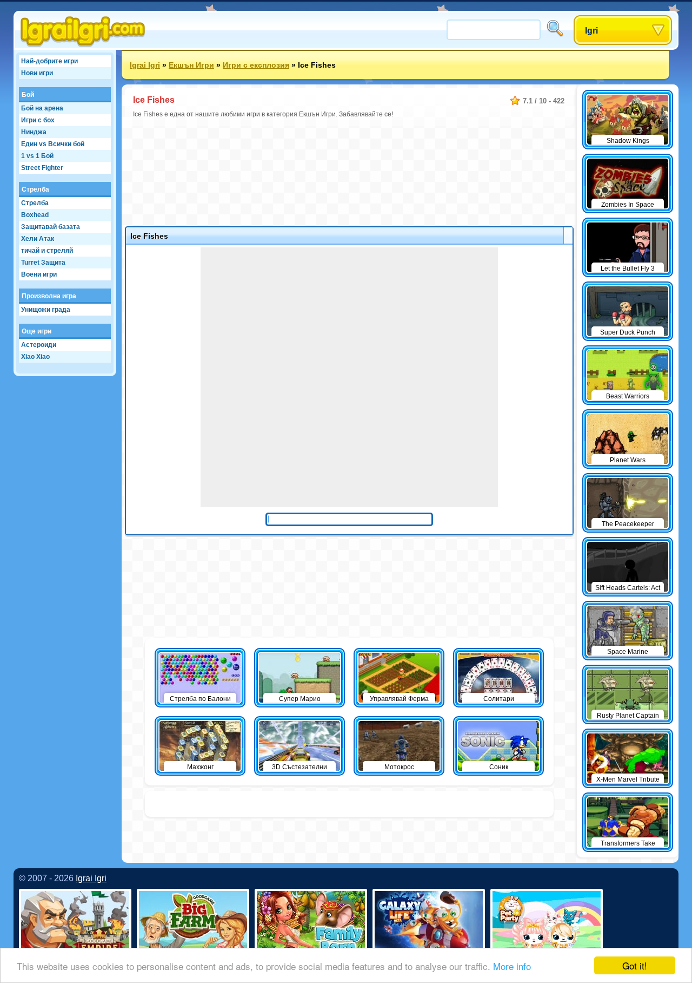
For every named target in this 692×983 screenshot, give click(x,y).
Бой (28, 95)
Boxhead (35, 215)
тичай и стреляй (47, 250)
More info (512, 966)
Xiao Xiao (35, 357)
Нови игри (37, 73)
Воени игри (39, 274)
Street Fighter (42, 168)
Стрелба (35, 189)
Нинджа (33, 132)
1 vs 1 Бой (37, 156)
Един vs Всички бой (52, 144)
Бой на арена (42, 108)
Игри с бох (38, 120)
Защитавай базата (50, 227)
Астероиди (38, 345)
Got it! (634, 965)
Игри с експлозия (256, 65)
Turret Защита (43, 262)
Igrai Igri (145, 65)
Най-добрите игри (49, 61)
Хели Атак (37, 239)
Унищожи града (45, 309)
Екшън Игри (191, 65)
